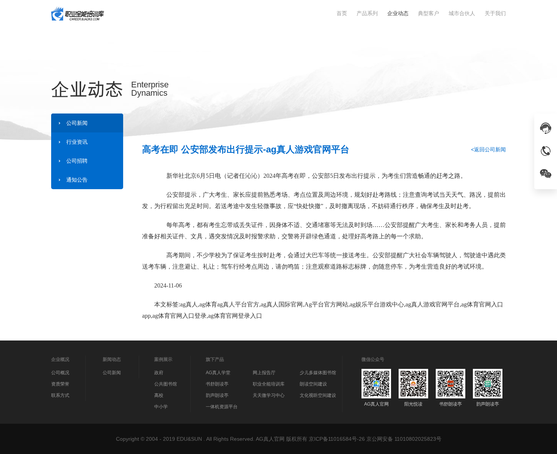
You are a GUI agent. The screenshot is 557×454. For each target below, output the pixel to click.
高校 (158, 395)
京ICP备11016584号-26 (337, 439)
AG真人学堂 (218, 372)
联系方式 (60, 395)
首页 (341, 13)
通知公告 (77, 180)
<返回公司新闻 (488, 149)
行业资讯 (77, 142)
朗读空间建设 (313, 384)
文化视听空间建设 (318, 395)
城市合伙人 (462, 13)
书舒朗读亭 (217, 384)
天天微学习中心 (269, 395)
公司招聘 (77, 161)
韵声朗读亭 (217, 395)
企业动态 (397, 13)
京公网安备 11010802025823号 (403, 439)
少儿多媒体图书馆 (318, 372)
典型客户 (428, 13)
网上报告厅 (264, 372)
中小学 (161, 406)
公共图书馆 (165, 384)
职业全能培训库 (269, 384)
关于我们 (495, 13)
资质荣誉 (60, 384)
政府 (158, 372)
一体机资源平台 (222, 406)
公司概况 (60, 372)
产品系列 (367, 13)
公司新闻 (77, 123)
